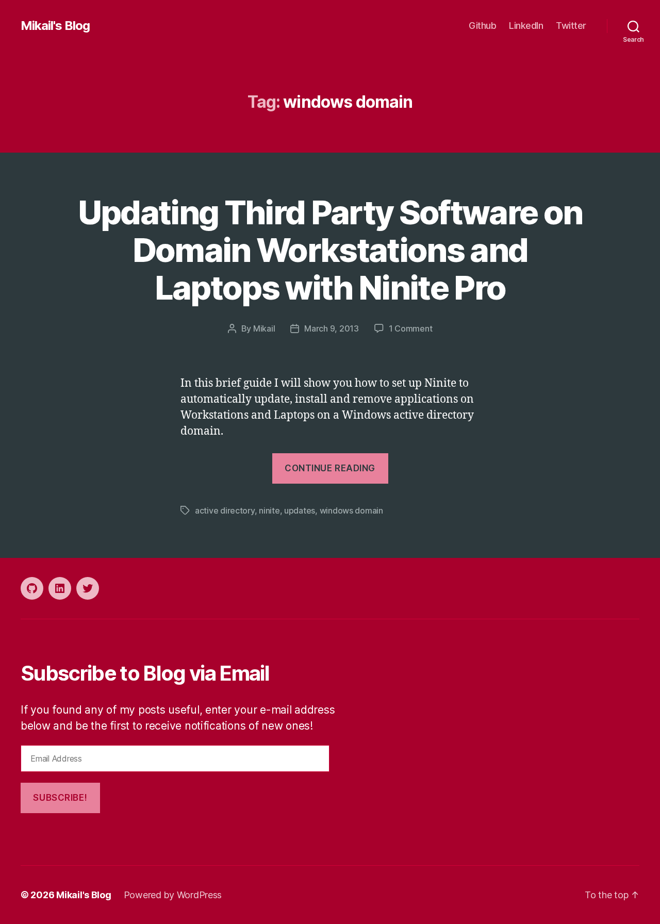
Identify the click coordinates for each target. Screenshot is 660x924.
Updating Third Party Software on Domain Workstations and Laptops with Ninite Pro (330, 249)
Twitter (571, 25)
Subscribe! (60, 798)
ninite (269, 510)
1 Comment (411, 328)
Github (482, 25)
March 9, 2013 (331, 328)
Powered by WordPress (173, 894)
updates (299, 510)
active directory (225, 510)
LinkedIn (526, 25)
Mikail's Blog (55, 26)
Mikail (264, 328)
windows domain (351, 510)
